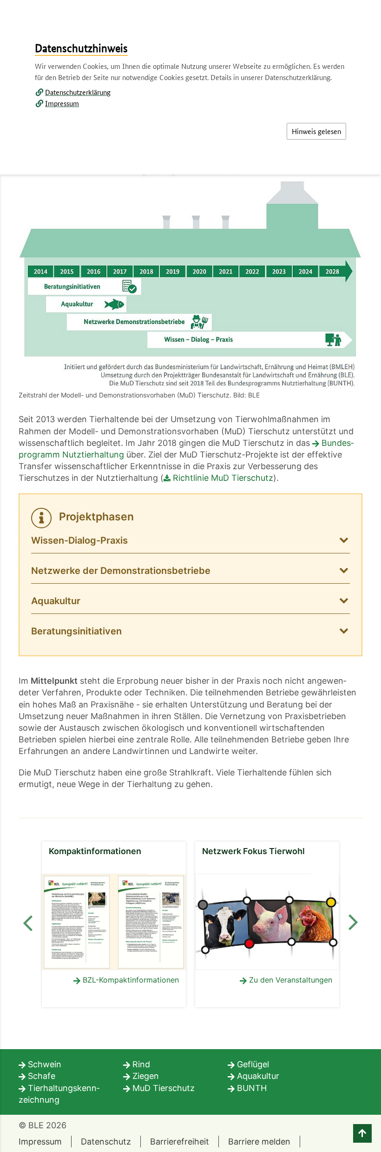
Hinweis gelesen (316, 131)
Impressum (62, 103)
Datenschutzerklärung (78, 92)
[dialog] (190, 576)
